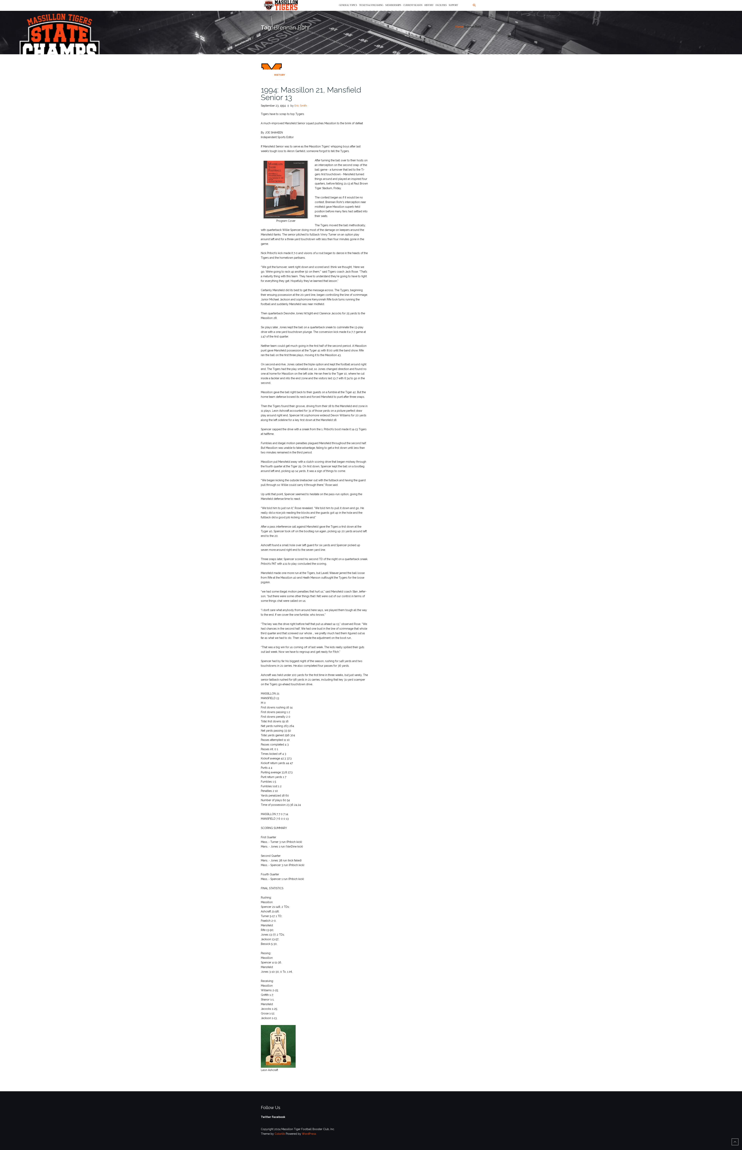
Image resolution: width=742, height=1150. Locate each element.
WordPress (309, 1133)
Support (453, 5)
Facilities (441, 5)
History (428, 5)
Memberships (393, 5)
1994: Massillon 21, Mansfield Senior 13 (311, 93)
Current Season (412, 5)
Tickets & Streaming (371, 5)
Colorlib (280, 1133)
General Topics (348, 5)
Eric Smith (300, 105)
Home (459, 26)
